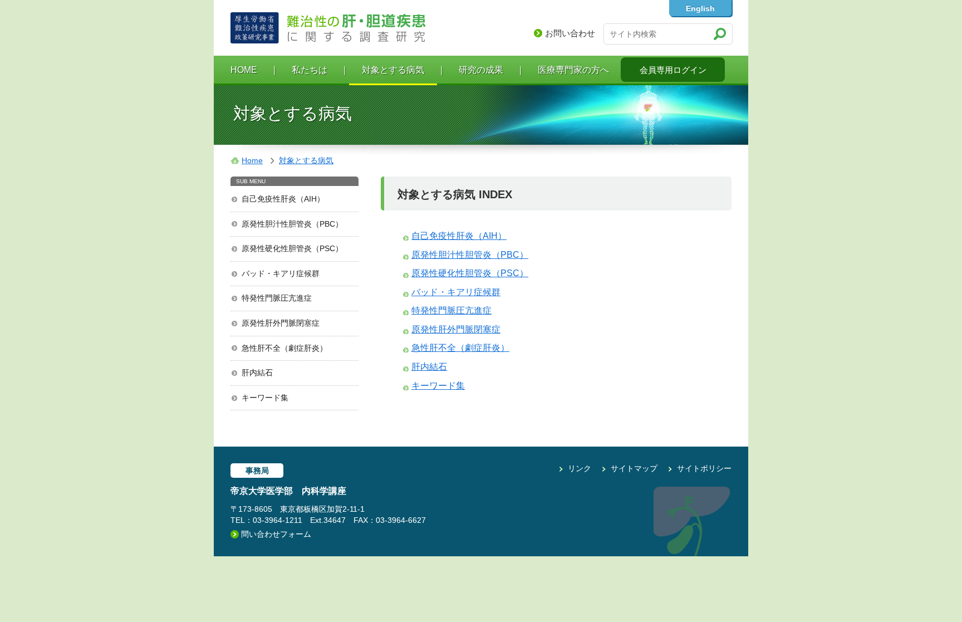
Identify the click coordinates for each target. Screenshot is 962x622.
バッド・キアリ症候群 (281, 273)
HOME (243, 70)
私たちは (309, 70)
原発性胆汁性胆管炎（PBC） (292, 223)
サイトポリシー (704, 468)
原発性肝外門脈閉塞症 (281, 323)
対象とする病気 (393, 70)
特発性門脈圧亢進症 (277, 297)
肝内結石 (257, 372)
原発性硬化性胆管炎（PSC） (292, 248)
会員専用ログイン (673, 70)
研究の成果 (481, 70)
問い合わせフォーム (276, 534)
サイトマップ (634, 468)
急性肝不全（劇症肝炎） (284, 348)
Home (252, 160)
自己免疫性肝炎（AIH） (283, 198)
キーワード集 (265, 397)
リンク (579, 468)
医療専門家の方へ (573, 70)
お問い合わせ (570, 33)
